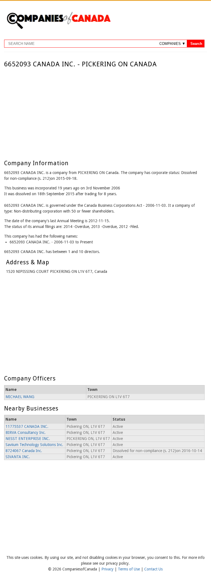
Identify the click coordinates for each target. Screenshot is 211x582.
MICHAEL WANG (19, 397)
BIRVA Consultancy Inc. (25, 432)
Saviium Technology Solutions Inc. (34, 444)
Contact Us (153, 569)
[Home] (58, 28)
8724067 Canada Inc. (23, 450)
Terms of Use (129, 569)
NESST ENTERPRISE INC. (27, 438)
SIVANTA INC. (17, 457)
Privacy (108, 569)
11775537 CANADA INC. (26, 426)
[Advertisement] (104, 109)
